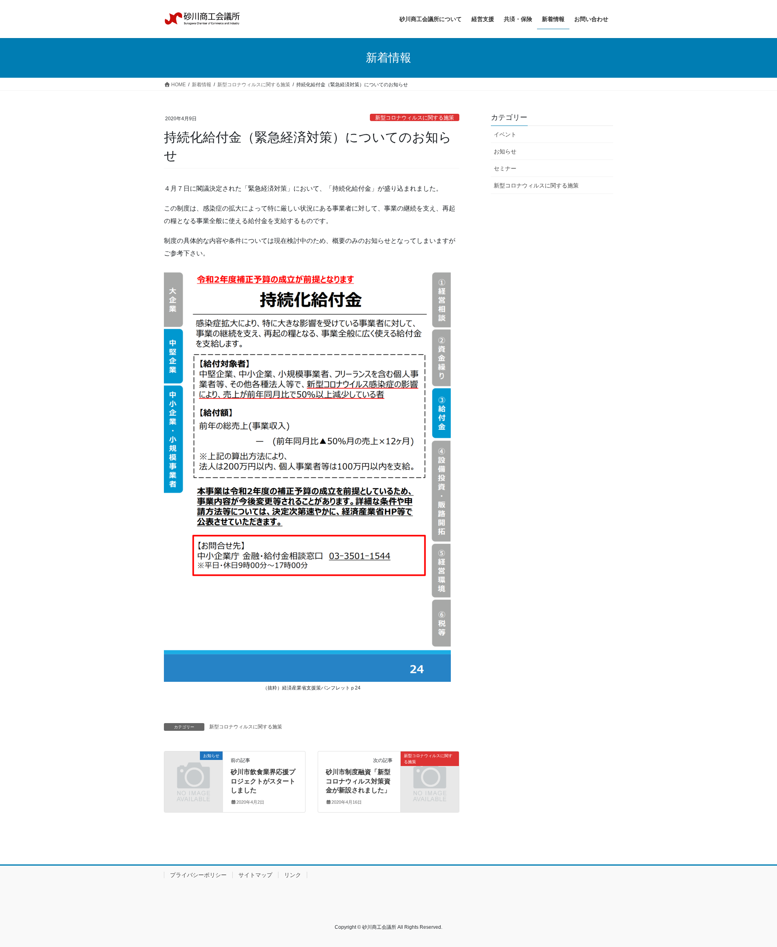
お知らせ (505, 151)
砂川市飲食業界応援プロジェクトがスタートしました (263, 781)
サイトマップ (255, 875)
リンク (292, 875)
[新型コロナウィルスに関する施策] (430, 770)
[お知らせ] (193, 770)
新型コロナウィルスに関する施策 (414, 118)
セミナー (505, 168)
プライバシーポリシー (198, 875)
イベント (505, 134)
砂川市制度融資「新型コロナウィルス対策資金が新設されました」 (358, 781)
